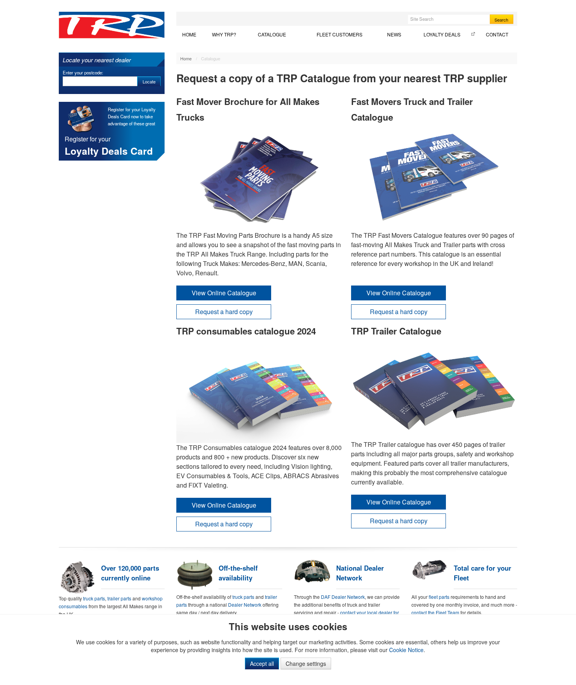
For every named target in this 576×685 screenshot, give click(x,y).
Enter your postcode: (83, 72)
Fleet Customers (339, 34)
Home (189, 34)
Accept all (262, 663)
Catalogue (272, 34)
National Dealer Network (360, 572)
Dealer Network (244, 604)
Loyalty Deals (442, 34)
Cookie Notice (406, 650)
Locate (149, 81)
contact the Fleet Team (435, 612)
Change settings (306, 663)
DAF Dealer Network (343, 596)
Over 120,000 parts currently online (130, 572)
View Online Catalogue (224, 292)
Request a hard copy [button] (224, 311)
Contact (497, 34)
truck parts (94, 598)
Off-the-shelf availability (238, 572)
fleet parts (439, 596)
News (394, 34)
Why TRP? (224, 34)
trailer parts (119, 598)
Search (501, 19)
